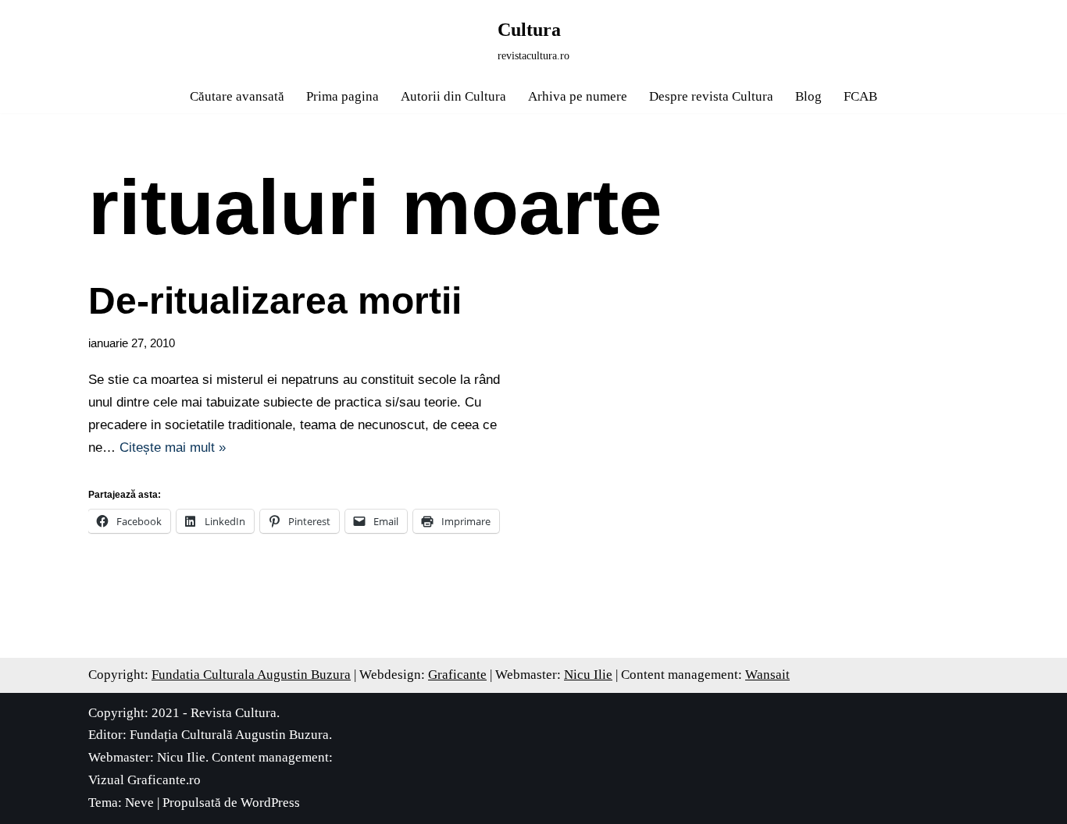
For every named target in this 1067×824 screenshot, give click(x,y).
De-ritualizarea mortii (275, 300)
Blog (808, 96)
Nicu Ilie (588, 674)
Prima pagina (342, 96)
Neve (139, 802)
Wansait (767, 674)
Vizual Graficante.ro (144, 779)
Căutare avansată (237, 96)
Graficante (457, 674)
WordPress (270, 802)
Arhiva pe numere (577, 96)
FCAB (860, 96)
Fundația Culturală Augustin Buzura (229, 734)
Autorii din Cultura (453, 96)
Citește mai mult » (173, 447)
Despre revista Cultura (711, 96)
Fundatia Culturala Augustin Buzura (251, 674)
